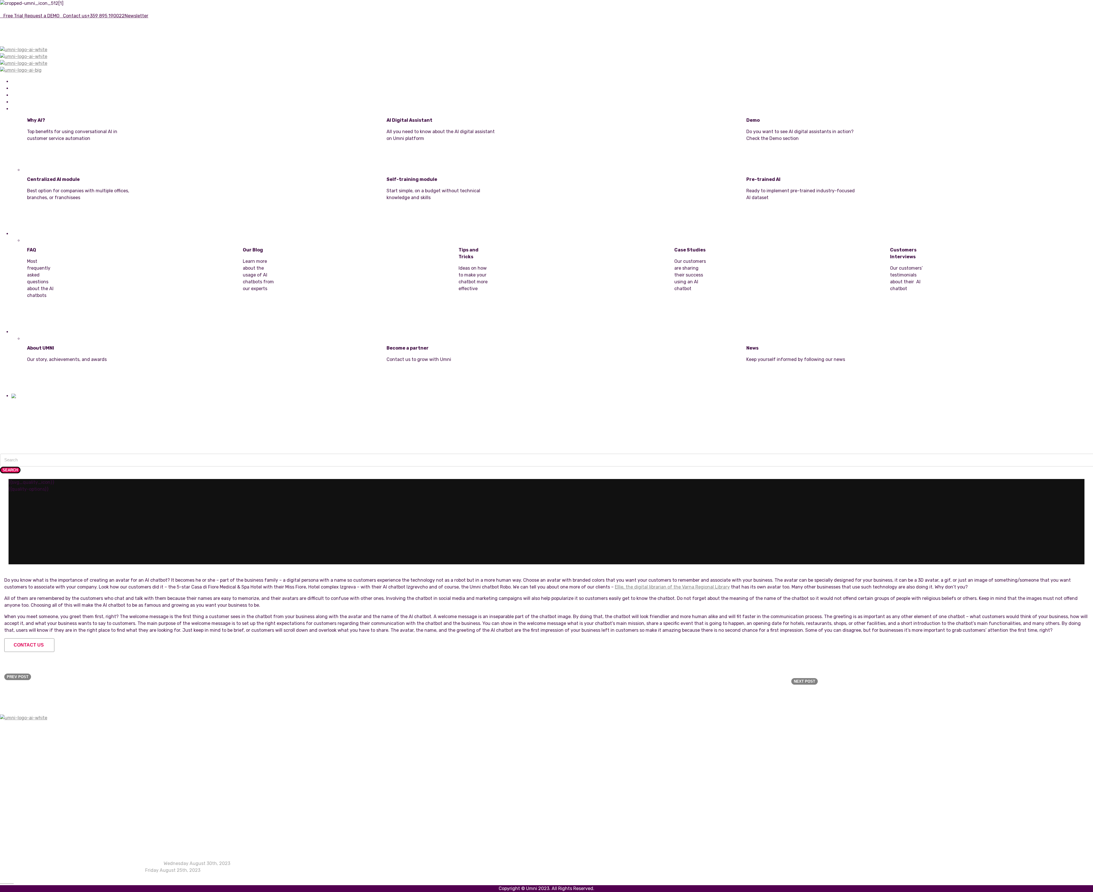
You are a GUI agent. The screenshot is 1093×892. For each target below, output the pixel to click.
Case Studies (25, 813)
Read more (46, 318)
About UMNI (84, 382)
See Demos (803, 161)
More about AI (84, 161)
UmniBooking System (31, 102)
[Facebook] (1, 881)
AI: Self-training (28, 749)
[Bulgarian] (22, 396)
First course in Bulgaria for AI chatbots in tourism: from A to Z (77, 870)
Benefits (19, 88)
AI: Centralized (27, 756)
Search (10, 470)
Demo (17, 777)
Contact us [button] (29, 645)
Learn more (443, 161)
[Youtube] (12, 881)
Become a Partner (443, 382)
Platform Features (31, 743)
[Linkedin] (5, 881)
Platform (19, 95)
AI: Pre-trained (27, 763)
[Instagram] (8, 881)
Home (16, 81)
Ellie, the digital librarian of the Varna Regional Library (672, 587)
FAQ (15, 806)
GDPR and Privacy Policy (37, 840)
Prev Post (17, 677)
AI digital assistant (31, 770)
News (803, 382)
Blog (16, 820)
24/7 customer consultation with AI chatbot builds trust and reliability (87, 863)
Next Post (804, 681)
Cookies (19, 834)
